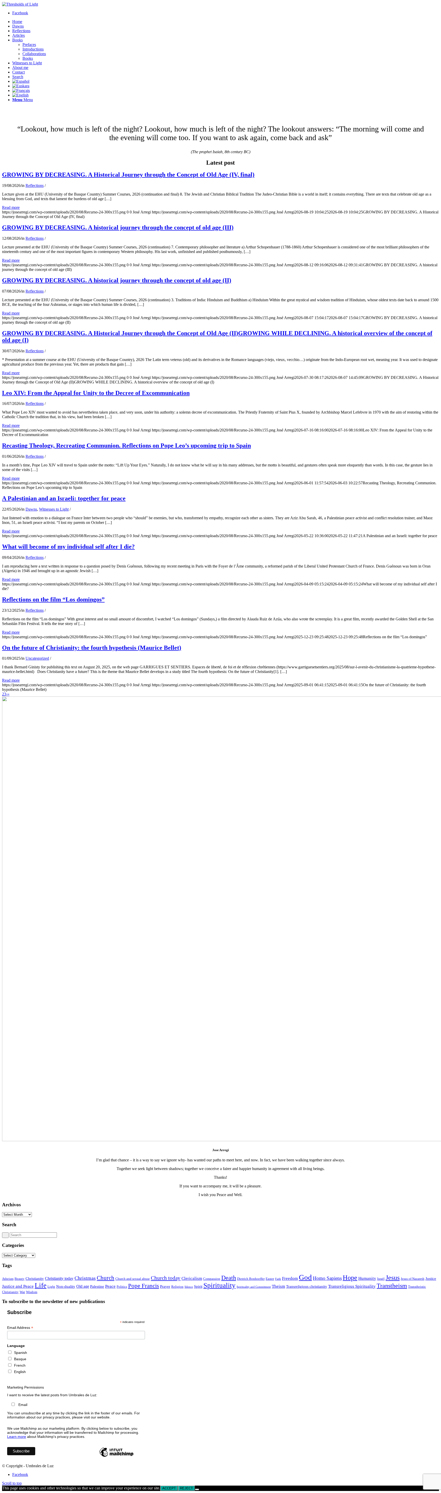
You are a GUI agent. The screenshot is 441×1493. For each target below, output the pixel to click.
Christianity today (59, 1278)
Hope (350, 1277)
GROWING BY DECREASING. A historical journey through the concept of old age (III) (118, 227)
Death (228, 1277)
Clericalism (191, 1278)
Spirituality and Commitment (254, 1286)
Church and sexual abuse (132, 1279)
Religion (177, 1287)
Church (105, 1277)
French (20, 1365)
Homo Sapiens (327, 1278)
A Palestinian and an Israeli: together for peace (64, 498)
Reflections (35, 185)
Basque (20, 1359)
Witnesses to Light (54, 509)
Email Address (20, 1327)
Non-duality (65, 1286)
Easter (270, 1279)
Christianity (35, 1279)
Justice (430, 1279)
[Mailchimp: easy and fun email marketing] (116, 1456)
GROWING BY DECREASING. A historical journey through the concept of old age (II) (116, 280)
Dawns (31, 509)
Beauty (19, 1279)
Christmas (85, 1278)
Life (40, 1285)
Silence (189, 1286)
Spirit (198, 1286)
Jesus (393, 1277)
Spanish (20, 1353)
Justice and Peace (18, 1286)
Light (51, 1287)
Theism (278, 1286)
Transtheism (392, 1285)
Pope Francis (143, 1285)
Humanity (367, 1278)
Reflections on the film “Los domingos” (53, 599)
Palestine (97, 1286)
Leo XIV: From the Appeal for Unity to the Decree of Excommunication (96, 393)
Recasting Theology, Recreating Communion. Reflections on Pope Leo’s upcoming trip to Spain (126, 445)
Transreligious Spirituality (352, 1286)
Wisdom (31, 1292)
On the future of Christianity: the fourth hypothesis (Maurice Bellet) (91, 647)
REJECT (186, 1488)
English (20, 1372)
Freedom (290, 1278)
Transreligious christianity (306, 1286)
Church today (165, 1278)
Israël (381, 1279)
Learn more (16, 1437)
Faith (278, 1279)
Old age (82, 1286)
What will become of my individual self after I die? (68, 546)
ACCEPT (169, 1488)
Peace (110, 1286)
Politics (122, 1287)
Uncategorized (37, 658)
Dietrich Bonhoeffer (251, 1279)
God (305, 1277)
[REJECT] (197, 1489)
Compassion (211, 1279)
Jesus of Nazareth (412, 1279)
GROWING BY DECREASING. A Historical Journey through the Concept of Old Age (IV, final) (128, 174)
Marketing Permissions (25, 1387)
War (22, 1292)
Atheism (8, 1279)
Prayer (165, 1286)
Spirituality (219, 1285)
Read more (11, 207)
